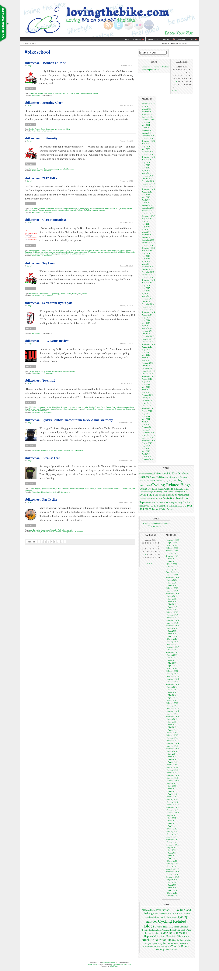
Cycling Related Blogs (37, 129)
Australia (64, 252)
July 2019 (146, 162)
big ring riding (51, 407)
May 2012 (146, 387)
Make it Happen (168, 494)
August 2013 (147, 347)
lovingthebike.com (108, 962)
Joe (91, 209)
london (107, 209)
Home (126, 39)
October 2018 (147, 186)
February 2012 (147, 395)
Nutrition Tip (163, 940)
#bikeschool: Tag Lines (40, 263)
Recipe (186, 502)
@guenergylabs (46, 250)
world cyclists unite (78, 254)
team (72, 169)
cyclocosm (120, 407)
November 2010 (148, 435)
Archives (136, 39)
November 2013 (148, 339)
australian (41, 407)
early (52, 129)
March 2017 (147, 232)
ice (102, 252)
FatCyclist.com (63, 530)
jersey (57, 169)
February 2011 (147, 427)
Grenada (168, 488)
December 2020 (148, 136)
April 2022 (146, 106)
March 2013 (147, 360)
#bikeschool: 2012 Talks (41, 178)
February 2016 (147, 267)
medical (114, 252)
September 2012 (148, 376)
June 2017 (146, 224)
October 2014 (147, 309)
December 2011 (148, 400)
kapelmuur (40, 409)
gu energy (55, 294)
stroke (42, 254)
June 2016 (146, 256)
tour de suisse (116, 409)
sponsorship (69, 210)
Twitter (163, 509)
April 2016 (146, 261)
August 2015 (147, 283)
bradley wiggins (34, 488)
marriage (123, 209)
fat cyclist (53, 530)
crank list (85, 407)
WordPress (113, 966)
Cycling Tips (110, 407)
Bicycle (172, 477)
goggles (93, 252)
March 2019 (147, 173)
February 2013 (147, 363)
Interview (107, 252)
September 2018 (148, 189)
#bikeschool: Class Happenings (45, 219)
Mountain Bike (147, 498)
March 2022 (147, 109)
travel (54, 254)
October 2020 (147, 138)
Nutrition (169, 498)
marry (129, 209)
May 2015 (146, 291)
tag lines (48, 254)
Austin (165, 477)
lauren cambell (98, 209)
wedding (102, 210)
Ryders (54, 210)
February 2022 (147, 112)
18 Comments (47, 131)
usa (58, 254)
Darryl (29, 66)
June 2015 (146, 288)
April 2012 (146, 390)
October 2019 (147, 154)
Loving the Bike (148, 494)
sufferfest (107, 409)
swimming (87, 210)
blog (30, 530)
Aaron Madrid (157, 477)
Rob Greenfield (161, 506)
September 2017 (148, 216)
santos (100, 409)
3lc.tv (35, 407)
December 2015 (148, 272)
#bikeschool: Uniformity (41, 138)
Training (124, 488)
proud (83, 93)
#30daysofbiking (146, 474)
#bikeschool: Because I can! (43, 458)
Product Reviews (64, 450)
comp (76, 252)
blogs (58, 407)
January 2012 (147, 398)
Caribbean (183, 477)
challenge (150, 481)
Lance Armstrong (145, 492)
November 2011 (148, 403)
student (89, 93)
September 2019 (148, 157)
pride (71, 93)
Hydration (177, 489)
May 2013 (146, 355)
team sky (106, 488)
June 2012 (146, 384)
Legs (60, 371)
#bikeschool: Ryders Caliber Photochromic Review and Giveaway (69, 420)
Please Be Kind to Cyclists (153, 503)
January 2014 (147, 333)
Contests (44, 450)
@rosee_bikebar (126, 250)
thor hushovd (115, 488)
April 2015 (146, 293)
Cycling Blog (167, 481)
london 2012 (114, 209)
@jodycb (70, 250)
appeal (58, 252)
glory (56, 129)
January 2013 (147, 366)
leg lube (55, 371)
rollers (92, 488)
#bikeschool (153, 39)
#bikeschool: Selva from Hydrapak (48, 303)
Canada (42, 209)
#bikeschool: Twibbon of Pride (45, 63)
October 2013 (147, 341)
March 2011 (147, 424)
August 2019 (147, 160)
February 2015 (147, 299)
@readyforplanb (113, 250)
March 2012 (147, 392)
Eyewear (81, 209)
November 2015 (148, 275)
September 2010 (148, 440)
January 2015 (147, 301)
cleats (70, 252)
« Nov (174, 90)
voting (84, 294)
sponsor (61, 210)
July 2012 (146, 382)
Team (190, 39)
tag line (74, 294)
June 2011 (146, 416)
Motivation (74, 488)
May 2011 (146, 419)
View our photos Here (150, 69)
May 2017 (146, 226)
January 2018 (147, 205)
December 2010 (148, 432)
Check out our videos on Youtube (155, 67)
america (52, 252)
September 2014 (148, 312)
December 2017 (148, 208)
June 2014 (146, 320)
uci (26, 411)
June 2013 (146, 352)
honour (65, 93)
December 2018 (148, 181)
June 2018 (146, 194)
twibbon (95, 93)
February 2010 (147, 459)
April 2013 (146, 357)
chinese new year (74, 407)
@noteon (103, 250)
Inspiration (185, 489)
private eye (76, 409)
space (37, 254)
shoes (27, 254)
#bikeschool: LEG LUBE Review (47, 341)
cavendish (142, 481)
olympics (28, 210)
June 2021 (146, 122)
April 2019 (146, 170)
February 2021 (147, 130)
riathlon (41, 210)
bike (177, 477)
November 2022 (148, 103)
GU (50, 294)
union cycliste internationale (37, 411)
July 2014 (146, 317)
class (60, 93)
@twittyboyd (29, 252)
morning (62, 129)
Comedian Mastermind (41, 530)
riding (68, 129)
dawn (48, 129)
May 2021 (146, 125)
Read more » (30, 88)
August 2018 (147, 192)
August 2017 (147, 218)
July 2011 (146, 414)
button (55, 93)
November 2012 (148, 371)
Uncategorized (67, 532)
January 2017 (147, 237)
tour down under (128, 409)
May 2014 (146, 323)
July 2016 (146, 253)
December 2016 (148, 240)
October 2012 (147, 374)
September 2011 (148, 408)
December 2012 (148, 368)
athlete (36, 209)
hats (98, 252)
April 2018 (146, 200)
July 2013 (146, 349)
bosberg (64, 407)
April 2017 (146, 229)
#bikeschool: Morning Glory (44, 102)
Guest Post (53, 450)
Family (155, 489)
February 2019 (147, 176)
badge (50, 93)
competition (43, 169)
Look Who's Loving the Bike (175, 492)
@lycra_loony (79, 250)
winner (63, 254)
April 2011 (146, 422)
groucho (51, 169)
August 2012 (147, 379)
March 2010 (147, 456)
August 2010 (147, 443)
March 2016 (147, 264)
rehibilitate (121, 252)
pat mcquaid (67, 409)
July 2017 (146, 221)
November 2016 (148, 243)
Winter (68, 254)
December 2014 (148, 304)
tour (184, 506)
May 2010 (146, 451)
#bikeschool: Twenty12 (40, 380)
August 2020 (147, 144)
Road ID (63, 294)
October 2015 (147, 277)
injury (87, 209)
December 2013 (148, 336)
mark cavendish (63, 488)
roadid (133, 252)
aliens (46, 252)
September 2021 (148, 120)
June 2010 (146, 448)
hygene (48, 371)
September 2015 (148, 280)
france (161, 489)
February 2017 (147, 235)
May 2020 (146, 149)
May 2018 (146, 197)
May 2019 (146, 168)
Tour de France (180, 946)
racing (180, 503)
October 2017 (147, 213)
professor (77, 93)
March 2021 (147, 128)
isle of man (32, 409)
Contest (158, 480)
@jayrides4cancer (59, 250)
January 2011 (147, 430)
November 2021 (148, 114)
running (48, 210)
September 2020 (148, 141)
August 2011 (147, 411)
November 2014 (148, 307)
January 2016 (147, 269)
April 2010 (146, 454)
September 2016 (148, 248)
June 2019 (146, 165)
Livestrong (157, 491)
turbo (129, 488)
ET (89, 252)
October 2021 (147, 117)
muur (52, 409)
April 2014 (146, 325)
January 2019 (147, 178)
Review (150, 506)
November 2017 (148, 210)
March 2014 (147, 328)
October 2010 (147, 438)
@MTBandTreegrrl (92, 250)
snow (32, 254)
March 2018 (147, 202)
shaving (66, 371)
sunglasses (78, 210)
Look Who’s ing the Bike (172, 39)
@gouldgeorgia (34, 250)
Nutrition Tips (4, 23)
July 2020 (146, 146)
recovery (35, 210)
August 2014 (147, 315)
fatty (71, 530)
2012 (31, 209)
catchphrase (43, 294)
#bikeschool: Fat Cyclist (41, 499)
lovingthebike (64, 169)
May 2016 (146, 259)
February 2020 (147, 152)
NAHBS (159, 499)
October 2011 (147, 406)
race (175, 502)
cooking (57, 209)
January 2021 (147, 133)
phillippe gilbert (84, 488)
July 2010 (146, 446)
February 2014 (147, 331)
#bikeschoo (33, 93)
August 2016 (147, 251)
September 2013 (148, 344)
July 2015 (146, 285)
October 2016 (147, 245)
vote (79, 294)
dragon (126, 407)
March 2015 (147, 296)
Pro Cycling (53, 492)
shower (72, 371)
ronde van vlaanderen (89, 409)
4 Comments (46, 171)
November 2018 (148, 184)
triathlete (95, 210)
